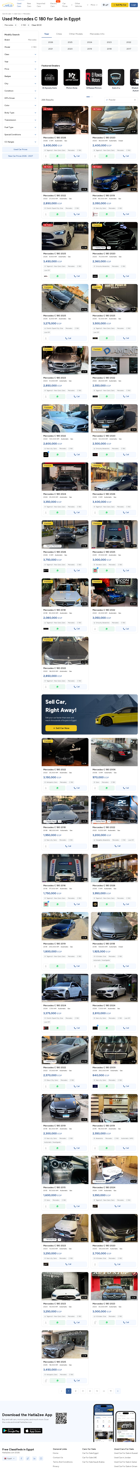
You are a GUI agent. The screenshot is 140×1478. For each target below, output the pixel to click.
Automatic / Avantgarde (102, 960)
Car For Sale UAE (89, 1457)
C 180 (79, 150)
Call (78, 156)
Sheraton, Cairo (101, 565)
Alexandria (99, 1138)
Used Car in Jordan (122, 1457)
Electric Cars (55, 4)
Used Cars (19, 4)
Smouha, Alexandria (102, 266)
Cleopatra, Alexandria (103, 840)
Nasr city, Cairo (101, 208)
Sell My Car (121, 5)
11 (111, 1391)
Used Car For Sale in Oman (125, 1466)
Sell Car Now (62, 728)
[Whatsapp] (57, 156)
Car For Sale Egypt (90, 1453)
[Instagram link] (41, 1458)
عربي (106, 4)
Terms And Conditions (63, 1462)
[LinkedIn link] (34, 1458)
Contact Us (58, 1457)
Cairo (48, 1200)
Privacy (56, 1466)
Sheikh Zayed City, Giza (54, 208)
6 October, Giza (101, 956)
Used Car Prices (20, 149)
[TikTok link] (28, 1458)
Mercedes (71, 150)
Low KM (47, 270)
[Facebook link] (21, 1458)
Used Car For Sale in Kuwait (126, 1453)
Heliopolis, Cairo (51, 782)
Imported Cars (41, 4)
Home (55, 1453)
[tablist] (90, 34)
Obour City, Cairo (52, 1080)
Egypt (9, 1458)
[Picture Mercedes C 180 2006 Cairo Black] (114, 752)
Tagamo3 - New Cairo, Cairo (105, 150)
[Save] (85, 109)
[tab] (47, 34)
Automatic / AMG (127, 1138)
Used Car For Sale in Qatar (125, 1462)
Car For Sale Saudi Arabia (93, 1462)
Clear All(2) (37, 25)
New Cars (29, 4)
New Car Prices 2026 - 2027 (20, 156)
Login (133, 5)
